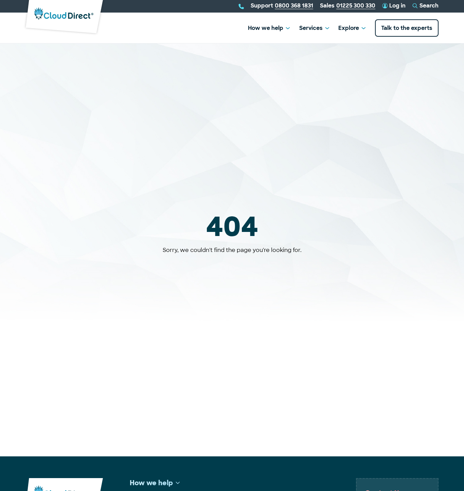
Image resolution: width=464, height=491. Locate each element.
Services (311, 28)
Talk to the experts (406, 28)
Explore (348, 28)
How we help (265, 28)
